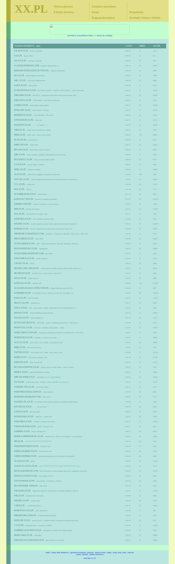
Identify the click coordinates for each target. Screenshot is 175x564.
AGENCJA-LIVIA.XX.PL (26, 466)
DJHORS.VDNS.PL (23, 204)
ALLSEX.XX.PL (21, 461)
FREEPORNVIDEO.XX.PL (26, 446)
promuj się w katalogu (104, 35)
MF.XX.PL (19, 441)
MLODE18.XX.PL (22, 273)
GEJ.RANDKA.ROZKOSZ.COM (29, 253)
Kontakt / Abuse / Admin (144, 17)
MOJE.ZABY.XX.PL (23, 535)
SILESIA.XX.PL (21, 318)
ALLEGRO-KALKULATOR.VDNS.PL (31, 288)
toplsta (78, 554)
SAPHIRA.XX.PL (22, 431)
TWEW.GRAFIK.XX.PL (25, 426)
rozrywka (130, 552)
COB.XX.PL (19, 505)
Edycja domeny (64, 12)
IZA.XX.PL (19, 75)
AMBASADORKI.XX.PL (25, 456)
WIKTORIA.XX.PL (23, 421)
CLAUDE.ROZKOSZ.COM (26, 65)
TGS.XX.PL (19, 214)
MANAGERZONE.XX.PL (25, 248)
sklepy (109, 552)
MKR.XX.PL (20, 347)
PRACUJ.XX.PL (21, 303)
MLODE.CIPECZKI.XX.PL (26, 268)
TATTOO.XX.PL (21, 352)
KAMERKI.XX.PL (22, 293)
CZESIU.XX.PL (21, 263)
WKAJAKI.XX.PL (22, 491)
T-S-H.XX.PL (20, 164)
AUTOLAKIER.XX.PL (24, 243)
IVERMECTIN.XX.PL (24, 387)
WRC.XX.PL (20, 80)
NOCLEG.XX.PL (22, 179)
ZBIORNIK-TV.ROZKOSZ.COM (29, 233)
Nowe (95, 12)
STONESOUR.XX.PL (23, 120)
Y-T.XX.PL (19, 525)
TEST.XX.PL (20, 174)
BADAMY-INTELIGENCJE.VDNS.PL (31, 70)
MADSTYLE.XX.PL (23, 327)
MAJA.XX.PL (20, 278)
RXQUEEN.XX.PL (22, 125)
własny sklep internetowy (60, 552)
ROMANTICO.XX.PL (24, 510)
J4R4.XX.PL (19, 130)
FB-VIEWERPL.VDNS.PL (26, 486)
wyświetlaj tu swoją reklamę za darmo (80, 35)
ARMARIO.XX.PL (22, 219)
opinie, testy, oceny (119, 552)
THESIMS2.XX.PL (22, 95)
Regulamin (136, 12)
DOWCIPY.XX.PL (22, 110)
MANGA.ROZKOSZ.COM (26, 471)
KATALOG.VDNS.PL (23, 199)
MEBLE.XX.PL (21, 372)
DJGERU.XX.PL (21, 224)
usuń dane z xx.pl (90, 558)
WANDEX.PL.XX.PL (23, 402)
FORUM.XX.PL (21, 362)
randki (48, 552)
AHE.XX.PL (19, 154)
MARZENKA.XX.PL (23, 337)
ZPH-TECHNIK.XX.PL (24, 377)
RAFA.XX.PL (20, 298)
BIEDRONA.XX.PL (23, 115)
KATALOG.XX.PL (22, 283)
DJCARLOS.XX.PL (23, 406)
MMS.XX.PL (20, 135)
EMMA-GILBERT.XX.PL (25, 451)
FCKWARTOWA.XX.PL (25, 90)
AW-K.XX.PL (20, 60)
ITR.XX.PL (19, 495)
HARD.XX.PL (20, 357)
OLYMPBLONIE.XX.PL (25, 194)
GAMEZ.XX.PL (21, 105)
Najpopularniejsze (103, 17)
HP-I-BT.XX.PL (21, 149)
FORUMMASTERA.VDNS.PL (28, 392)
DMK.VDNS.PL (21, 145)
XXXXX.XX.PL (21, 411)
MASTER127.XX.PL (23, 159)
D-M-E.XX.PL (20, 85)
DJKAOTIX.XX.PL (23, 100)
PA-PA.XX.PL (20, 140)
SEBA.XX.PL (20, 169)
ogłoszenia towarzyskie (78, 552)
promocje (90, 552)
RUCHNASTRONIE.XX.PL (26, 367)
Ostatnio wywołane (104, 6)
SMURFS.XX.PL (21, 500)
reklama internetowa (96, 554)
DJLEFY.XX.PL (21, 51)
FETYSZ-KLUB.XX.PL (24, 322)
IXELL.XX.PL (20, 308)
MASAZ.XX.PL (21, 313)
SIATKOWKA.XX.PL (24, 416)
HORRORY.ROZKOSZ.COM (27, 397)
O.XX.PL (18, 56)
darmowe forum (100, 552)
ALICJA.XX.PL (21, 342)
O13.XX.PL (19, 382)
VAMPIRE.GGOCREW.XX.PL (28, 530)
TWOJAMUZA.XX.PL (24, 258)
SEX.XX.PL (19, 189)
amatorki (85, 554)
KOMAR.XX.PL (21, 229)
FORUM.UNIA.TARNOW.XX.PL (29, 540)
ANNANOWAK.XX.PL (24, 481)
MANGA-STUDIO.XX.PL (25, 476)
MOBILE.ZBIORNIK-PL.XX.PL (28, 436)
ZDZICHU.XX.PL (22, 520)
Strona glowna (63, 6)
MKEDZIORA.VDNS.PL (25, 515)
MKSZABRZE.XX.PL (24, 238)
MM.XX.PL (19, 209)
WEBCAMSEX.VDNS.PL (25, 332)
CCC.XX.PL (19, 184)
